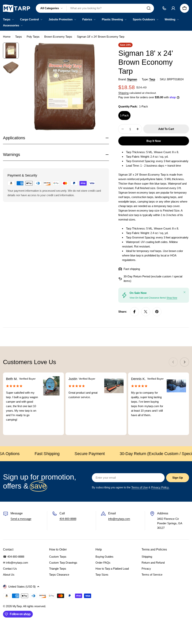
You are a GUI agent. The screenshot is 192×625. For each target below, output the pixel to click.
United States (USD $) (22, 586)
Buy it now (153, 140)
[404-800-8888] (164, 8)
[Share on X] (145, 311)
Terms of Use (139, 487)
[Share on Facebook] (134, 311)
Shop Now (171, 297)
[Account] (173, 8)
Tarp (152, 79)
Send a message (20, 518)
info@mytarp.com (119, 518)
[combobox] (95, 8)
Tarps (18, 36)
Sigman (132, 79)
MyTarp (17, 606)
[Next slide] (184, 362)
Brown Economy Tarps (58, 36)
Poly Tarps (33, 36)
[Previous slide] (173, 362)
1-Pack (124, 115)
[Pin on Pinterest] (156, 311)
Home (6, 36)
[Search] (148, 8)
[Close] (184, 292)
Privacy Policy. (160, 487)
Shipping (123, 93)
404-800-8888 (67, 518)
